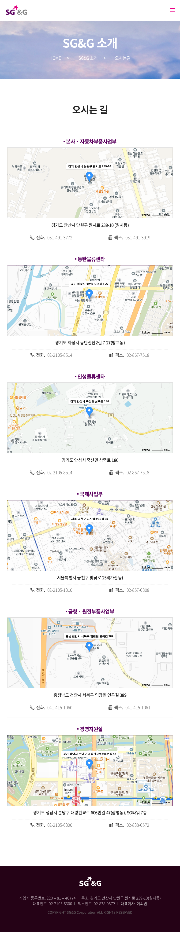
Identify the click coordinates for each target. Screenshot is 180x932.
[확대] (167, 174)
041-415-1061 (132, 707)
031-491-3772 (54, 237)
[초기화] (167, 191)
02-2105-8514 (54, 355)
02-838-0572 (132, 825)
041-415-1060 (54, 707)
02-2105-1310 (54, 590)
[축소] (167, 182)
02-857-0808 (132, 590)
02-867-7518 (132, 355)
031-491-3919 (132, 237)
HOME (55, 58)
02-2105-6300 (54, 825)
